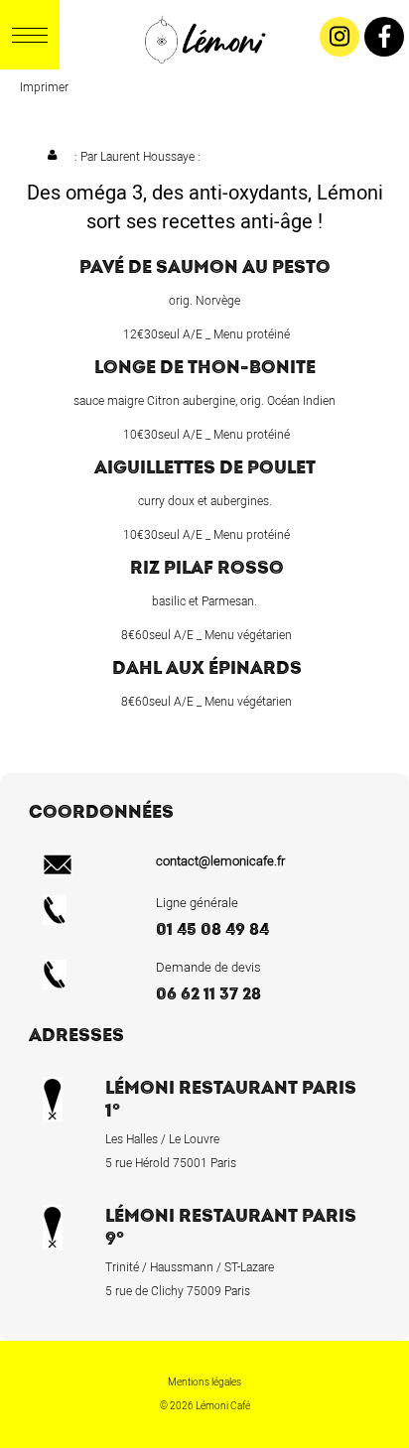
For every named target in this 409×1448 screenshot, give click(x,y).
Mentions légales (204, 1382)
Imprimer (44, 87)
